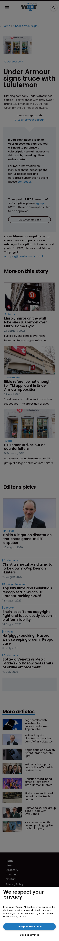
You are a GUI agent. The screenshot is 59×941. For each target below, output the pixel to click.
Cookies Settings (29, 934)
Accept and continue (29, 926)
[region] (29, 913)
